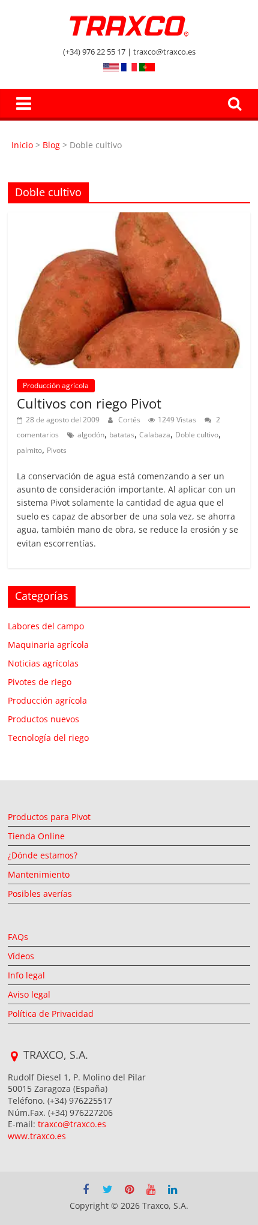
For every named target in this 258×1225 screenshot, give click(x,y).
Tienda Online (36, 836)
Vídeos (21, 956)
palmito (29, 450)
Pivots (57, 450)
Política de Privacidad (51, 1013)
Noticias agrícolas (43, 663)
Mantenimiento (39, 874)
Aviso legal (29, 994)
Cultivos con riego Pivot (89, 403)
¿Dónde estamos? (42, 855)
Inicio (23, 145)
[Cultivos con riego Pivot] (129, 219)
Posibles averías (40, 893)
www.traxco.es (37, 1136)
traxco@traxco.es (72, 1124)
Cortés (130, 420)
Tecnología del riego (48, 737)
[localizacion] (14, 1056)
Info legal (26, 975)
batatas (121, 435)
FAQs (18, 936)
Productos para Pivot (49, 816)
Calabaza (154, 435)
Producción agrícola (56, 385)
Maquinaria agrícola (48, 644)
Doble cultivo (196, 435)
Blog (51, 145)
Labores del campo (46, 626)
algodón (90, 435)
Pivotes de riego (39, 681)
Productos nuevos (43, 719)
